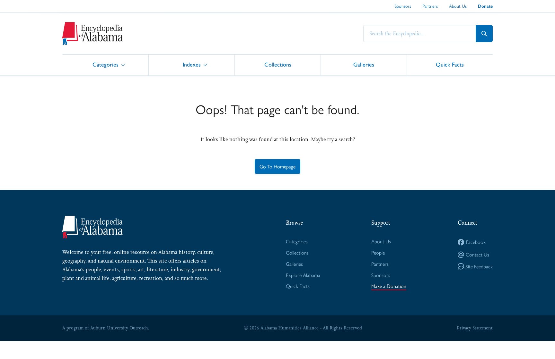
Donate (485, 6)
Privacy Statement (475, 328)
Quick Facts (450, 64)
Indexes (192, 64)
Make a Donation (388, 286)
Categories (105, 64)
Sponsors (403, 6)
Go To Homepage (277, 166)
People (378, 252)
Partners (430, 6)
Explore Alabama (303, 275)
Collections (277, 64)
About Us (458, 6)
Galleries (363, 64)
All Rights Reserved (342, 328)
